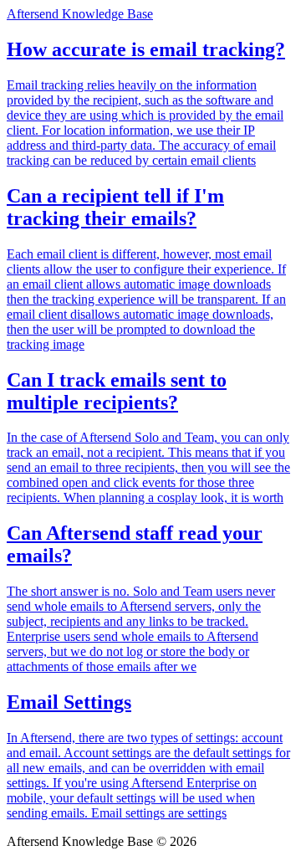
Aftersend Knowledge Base (80, 14)
